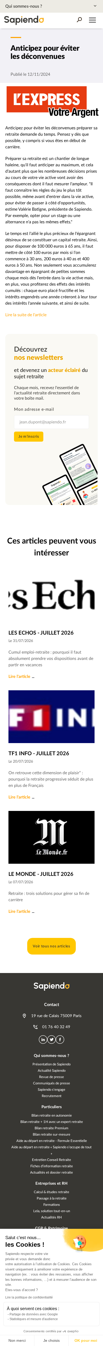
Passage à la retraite (52, 1198)
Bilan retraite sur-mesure (51, 1134)
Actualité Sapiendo (51, 1071)
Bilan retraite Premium (51, 1128)
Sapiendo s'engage (51, 1090)
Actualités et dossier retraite (51, 1172)
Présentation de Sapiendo (51, 1064)
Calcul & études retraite (51, 1192)
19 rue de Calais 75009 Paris (56, 1016)
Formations (51, 1205)
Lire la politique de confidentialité (29, 1297)
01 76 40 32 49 (55, 1027)
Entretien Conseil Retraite (51, 1160)
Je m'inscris (28, 436)
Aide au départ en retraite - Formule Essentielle (51, 1141)
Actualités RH (51, 1217)
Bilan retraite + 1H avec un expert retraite (51, 1122)
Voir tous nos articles (51, 946)
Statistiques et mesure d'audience (34, 1319)
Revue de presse (51, 1077)
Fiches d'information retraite (51, 1166)
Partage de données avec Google (34, 1314)
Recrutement (52, 1096)
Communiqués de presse (51, 1083)
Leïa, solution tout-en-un (51, 1211)
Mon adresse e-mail (34, 409)
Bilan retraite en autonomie (51, 1115)
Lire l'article (19, 676)
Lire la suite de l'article (25, 315)
